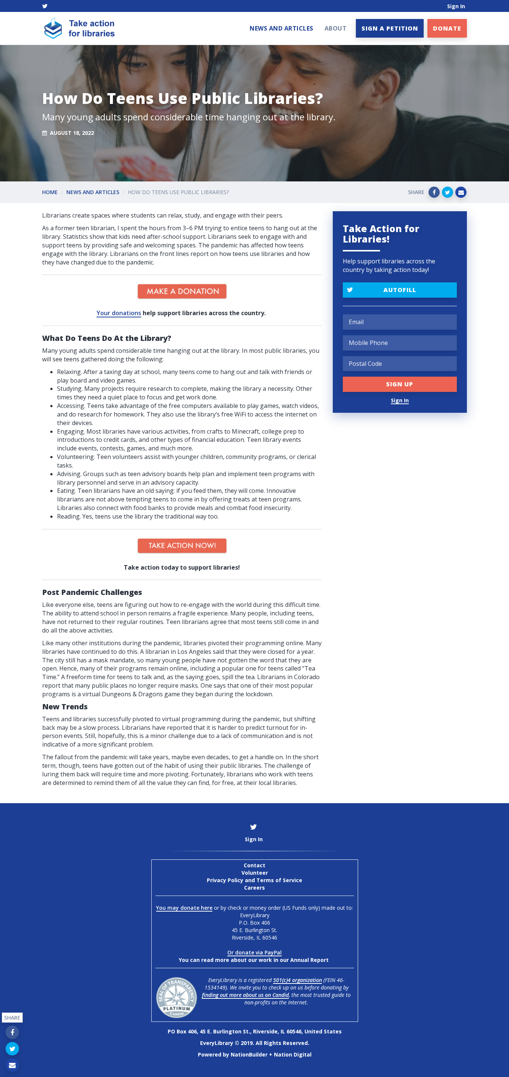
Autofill (399, 290)
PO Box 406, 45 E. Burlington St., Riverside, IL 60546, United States (255, 1031)
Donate (447, 28)
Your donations (119, 313)
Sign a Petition (389, 28)
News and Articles (281, 28)
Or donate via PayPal (254, 952)
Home (50, 192)
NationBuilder (249, 1054)
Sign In (456, 6)
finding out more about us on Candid (245, 994)
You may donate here (184, 907)
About (336, 28)
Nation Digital (293, 1054)
